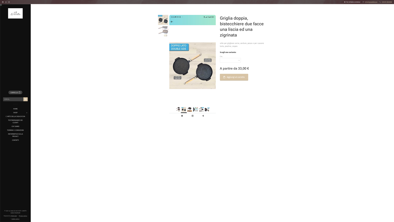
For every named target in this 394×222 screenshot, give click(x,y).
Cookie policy (15, 219)
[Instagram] (9, 2)
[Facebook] (3, 2)
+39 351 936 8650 (387, 2)
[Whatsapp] (6, 2)
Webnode (14, 216)
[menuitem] (15, 109)
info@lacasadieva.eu (371, 2)
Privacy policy (23, 216)
